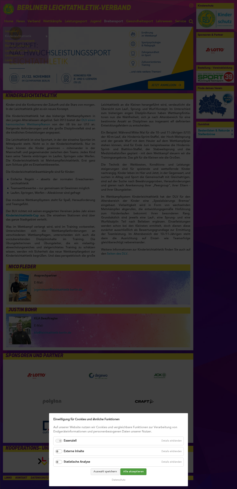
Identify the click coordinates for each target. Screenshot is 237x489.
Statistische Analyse (77, 461)
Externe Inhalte (74, 451)
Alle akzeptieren (133, 471)
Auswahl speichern (105, 471)
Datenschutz (118, 480)
